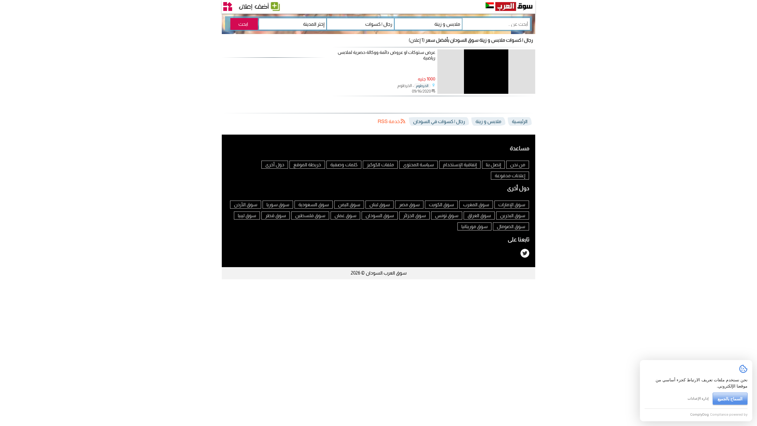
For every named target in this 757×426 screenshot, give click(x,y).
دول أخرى (274, 164)
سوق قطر (275, 215)
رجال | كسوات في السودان (439, 121)
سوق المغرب (476, 204)
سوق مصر (409, 204)
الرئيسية (520, 121)
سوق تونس (446, 215)
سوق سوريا (277, 204)
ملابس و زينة (488, 121)
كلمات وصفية (344, 164)
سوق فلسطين (310, 215)
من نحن (517, 164)
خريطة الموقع (307, 164)
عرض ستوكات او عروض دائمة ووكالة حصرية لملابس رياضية (386, 55)
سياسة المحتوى (418, 164)
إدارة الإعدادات (698, 398)
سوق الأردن (245, 204)
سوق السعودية (313, 204)
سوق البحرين (512, 215)
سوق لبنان (379, 204)
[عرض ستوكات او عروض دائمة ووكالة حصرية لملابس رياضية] (486, 92)
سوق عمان (345, 215)
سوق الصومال (511, 226)
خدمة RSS (389, 121)
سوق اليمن (349, 204)
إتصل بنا (493, 164)
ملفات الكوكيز (380, 164)
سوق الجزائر (414, 215)
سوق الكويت (441, 204)
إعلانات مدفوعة (510, 175)
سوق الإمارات (511, 204)
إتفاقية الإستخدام (460, 164)
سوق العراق (479, 215)
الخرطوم (422, 86)
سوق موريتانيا (474, 226)
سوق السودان (379, 215)
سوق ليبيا (247, 215)
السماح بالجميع (730, 398)
